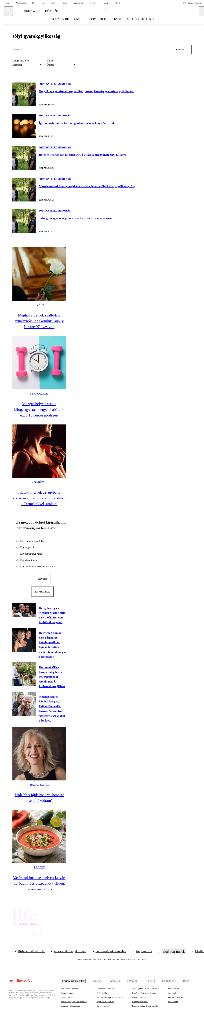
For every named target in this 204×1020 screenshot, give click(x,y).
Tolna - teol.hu (173, 989)
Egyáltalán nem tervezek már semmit (38, 566)
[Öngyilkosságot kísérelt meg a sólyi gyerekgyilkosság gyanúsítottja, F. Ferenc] (24, 94)
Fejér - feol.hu (102, 993)
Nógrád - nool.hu (138, 997)
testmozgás (39, 393)
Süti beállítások (174, 951)
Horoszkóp (32, 11)
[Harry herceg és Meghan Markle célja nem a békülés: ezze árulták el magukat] (24, 610)
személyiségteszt (140, 19)
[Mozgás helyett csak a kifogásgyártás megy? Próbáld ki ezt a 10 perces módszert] (39, 362)
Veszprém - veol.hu (175, 997)
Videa (53, 3)
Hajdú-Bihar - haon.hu (105, 1002)
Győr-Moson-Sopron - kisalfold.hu (110, 997)
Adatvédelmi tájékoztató (70, 951)
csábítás (39, 482)
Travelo (64, 3)
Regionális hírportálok (73, 981)
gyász (39, 305)
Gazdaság (115, 981)
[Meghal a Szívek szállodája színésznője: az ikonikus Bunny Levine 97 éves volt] (39, 274)
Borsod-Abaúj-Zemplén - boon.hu (74, 1002)
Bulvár (149, 981)
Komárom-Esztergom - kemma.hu (145, 993)
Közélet (97, 981)
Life (33, 3)
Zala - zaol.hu (173, 1002)
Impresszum (144, 951)
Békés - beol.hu (67, 997)
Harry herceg (97, 19)
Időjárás (51, 11)
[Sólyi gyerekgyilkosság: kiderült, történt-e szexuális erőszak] (24, 221)
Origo (7, 3)
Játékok (117, 3)
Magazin (133, 981)
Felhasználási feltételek (110, 951)
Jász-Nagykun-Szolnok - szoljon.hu (145, 989)
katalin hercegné (66, 19)
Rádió (186, 981)
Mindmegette (21, 3)
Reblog (105, 3)
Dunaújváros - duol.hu (105, 989)
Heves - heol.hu (103, 1006)
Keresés (180, 49)
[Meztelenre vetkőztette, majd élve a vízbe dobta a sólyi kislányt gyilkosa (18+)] (24, 189)
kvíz (117, 19)
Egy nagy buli (27, 547)
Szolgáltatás (168, 981)
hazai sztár (39, 784)
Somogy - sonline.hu (140, 1002)
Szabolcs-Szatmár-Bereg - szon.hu (145, 1006)
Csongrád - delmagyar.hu (70, 1006)
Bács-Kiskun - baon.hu (69, 989)
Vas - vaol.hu (173, 993)
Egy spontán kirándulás (32, 541)
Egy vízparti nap (28, 560)
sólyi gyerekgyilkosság (55, 84)
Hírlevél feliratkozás (31, 951)
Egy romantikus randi (31, 553)
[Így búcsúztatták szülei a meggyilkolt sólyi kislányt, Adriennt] (24, 126)
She (43, 3)
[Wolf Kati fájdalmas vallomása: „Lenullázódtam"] (39, 753)
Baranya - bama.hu (68, 993)
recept (39, 867)
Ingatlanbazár (79, 3)
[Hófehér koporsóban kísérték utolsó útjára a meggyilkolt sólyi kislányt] (24, 158)
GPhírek (93, 3)
